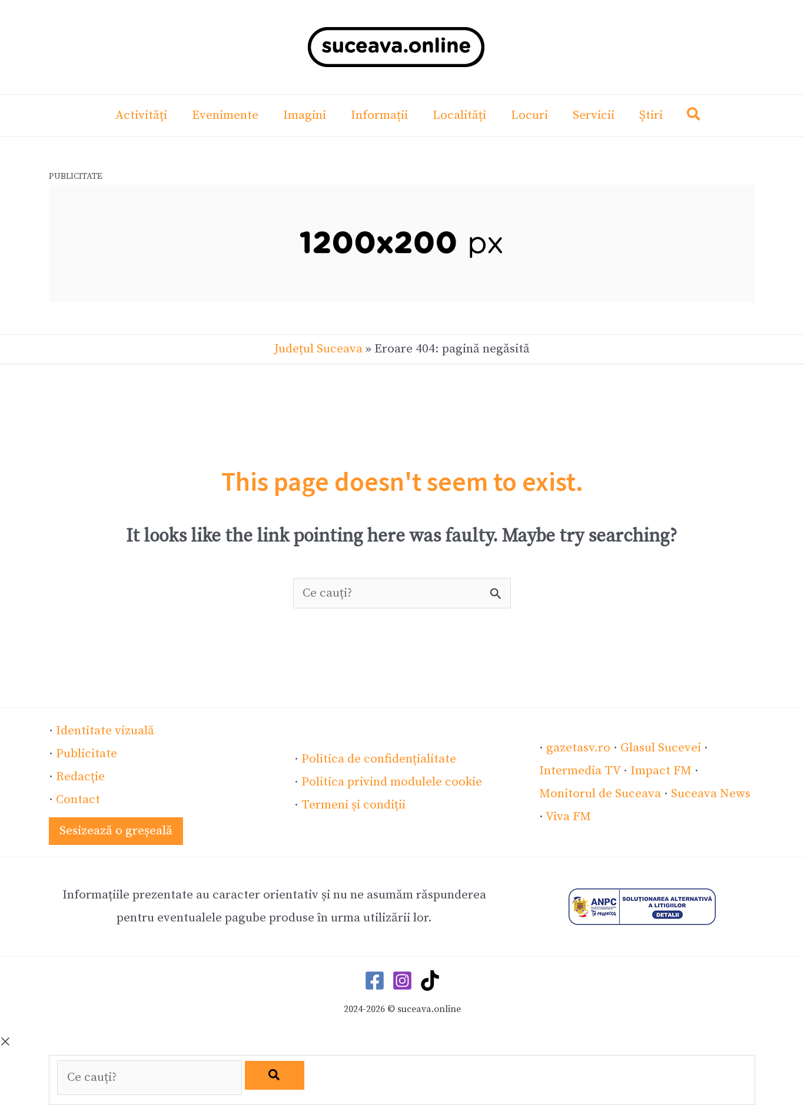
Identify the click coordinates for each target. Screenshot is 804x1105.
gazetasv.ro (578, 747)
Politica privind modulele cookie (391, 782)
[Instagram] (402, 980)
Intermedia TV (579, 770)
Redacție (80, 776)
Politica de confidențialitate (378, 759)
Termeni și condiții (353, 805)
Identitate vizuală (105, 730)
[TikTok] (430, 980)
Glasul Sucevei (660, 747)
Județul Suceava (318, 349)
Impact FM (661, 770)
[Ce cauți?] (151, 1077)
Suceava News (710, 793)
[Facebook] (374, 980)
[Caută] (274, 1075)
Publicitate (86, 753)
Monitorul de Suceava (600, 793)
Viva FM (568, 816)
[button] (694, 117)
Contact (78, 799)
